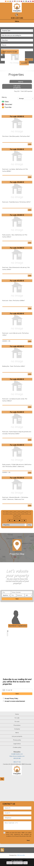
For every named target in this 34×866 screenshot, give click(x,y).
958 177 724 (17, 762)
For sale (17, 718)
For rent (17, 721)
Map (2, 779)
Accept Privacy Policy (11, 698)
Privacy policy (17, 740)
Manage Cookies (18, 862)
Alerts (20, 82)
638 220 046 (17, 758)
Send (17, 693)
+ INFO (29, 144)
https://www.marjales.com (17, 756)
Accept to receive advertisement (15, 701)
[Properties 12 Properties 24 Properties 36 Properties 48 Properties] (14, 524)
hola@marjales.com (17, 754)
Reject (25, 862)
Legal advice (17, 743)
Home (17, 714)
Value (17, 599)
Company (17, 729)
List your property (17, 87)
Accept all (9, 862)
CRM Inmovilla (21, 855)
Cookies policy (17, 747)
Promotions (17, 725)
